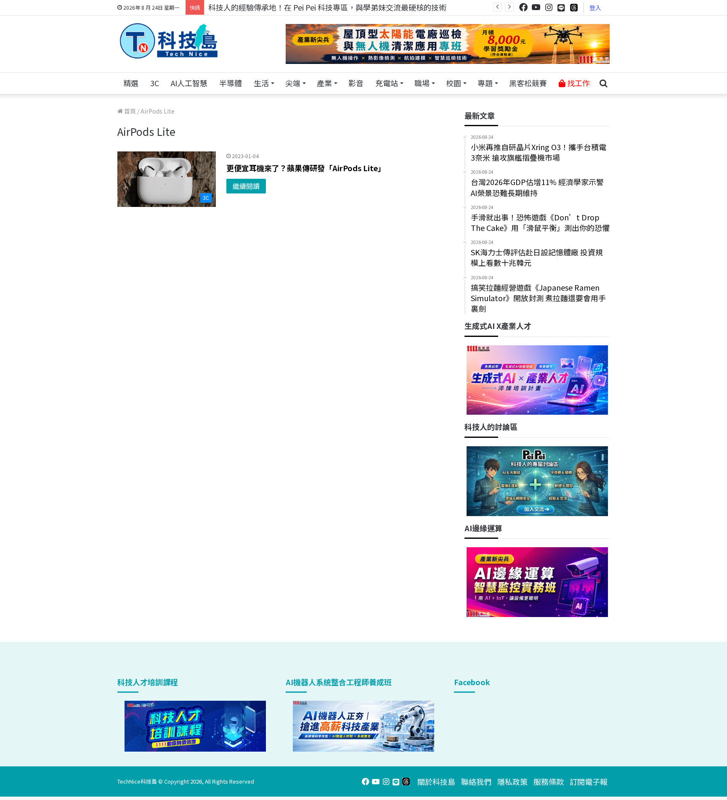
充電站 (386, 82)
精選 (130, 82)
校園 (453, 82)
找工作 (577, 82)
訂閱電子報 (589, 781)
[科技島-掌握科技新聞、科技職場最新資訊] (168, 41)
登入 (595, 7)
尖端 (292, 82)
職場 (422, 82)
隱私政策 (512, 781)
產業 (324, 82)
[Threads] (574, 7)
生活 (261, 82)
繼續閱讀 (246, 186)
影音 (356, 82)
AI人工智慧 (189, 82)
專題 (485, 82)
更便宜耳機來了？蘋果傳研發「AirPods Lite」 (305, 167)
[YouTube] (536, 7)
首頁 (129, 111)
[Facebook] (523, 7)
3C (154, 82)
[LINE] (561, 7)
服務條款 (548, 781)
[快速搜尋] (603, 83)
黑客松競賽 (528, 82)
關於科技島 (436, 781)
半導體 (230, 82)
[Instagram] (548, 7)
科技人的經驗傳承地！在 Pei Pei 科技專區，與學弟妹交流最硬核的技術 (327, 7)
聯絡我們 (476, 781)
